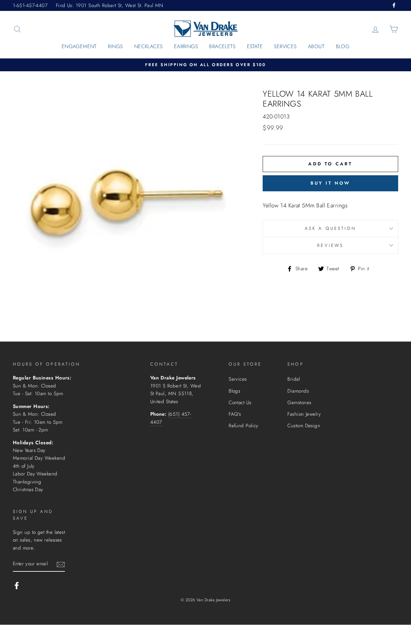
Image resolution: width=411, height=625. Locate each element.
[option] (205, 65)
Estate (255, 46)
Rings (115, 46)
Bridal (293, 379)
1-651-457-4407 (30, 5)
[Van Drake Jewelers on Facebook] (17, 585)
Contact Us (240, 402)
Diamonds (298, 391)
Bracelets (222, 46)
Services (285, 46)
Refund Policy (243, 425)
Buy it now (330, 183)
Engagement (79, 46)
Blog (343, 46)
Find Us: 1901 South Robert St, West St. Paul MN (109, 5)
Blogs (234, 391)
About (316, 46)
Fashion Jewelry (304, 414)
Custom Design (303, 425)
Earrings (186, 46)
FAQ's (235, 414)
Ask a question (330, 228)
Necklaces (148, 46)
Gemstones (299, 402)
